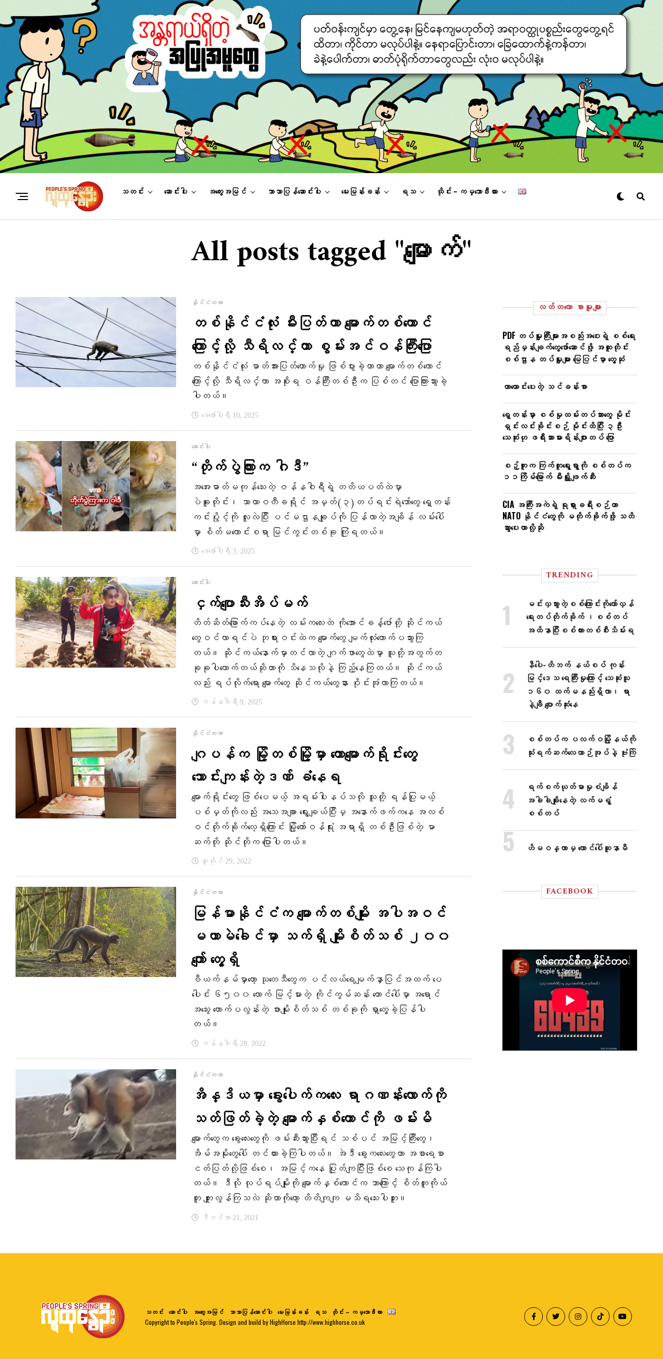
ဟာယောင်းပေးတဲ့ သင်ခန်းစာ (544, 386)
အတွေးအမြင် (227, 191)
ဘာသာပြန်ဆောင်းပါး (294, 191)
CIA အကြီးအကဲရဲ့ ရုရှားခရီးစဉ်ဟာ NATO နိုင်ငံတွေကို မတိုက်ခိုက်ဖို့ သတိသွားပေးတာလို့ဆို (568, 516)
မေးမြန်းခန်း (360, 191)
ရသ (408, 191)
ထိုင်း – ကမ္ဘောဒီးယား (467, 191)
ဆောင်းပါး (176, 191)
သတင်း (132, 191)
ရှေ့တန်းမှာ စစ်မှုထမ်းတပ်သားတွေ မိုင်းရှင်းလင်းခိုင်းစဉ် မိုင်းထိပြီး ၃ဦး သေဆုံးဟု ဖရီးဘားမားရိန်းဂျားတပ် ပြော (566, 426)
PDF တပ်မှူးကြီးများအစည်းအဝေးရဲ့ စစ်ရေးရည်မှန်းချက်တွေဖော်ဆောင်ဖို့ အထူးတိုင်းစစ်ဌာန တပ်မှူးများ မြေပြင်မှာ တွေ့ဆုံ (569, 347)
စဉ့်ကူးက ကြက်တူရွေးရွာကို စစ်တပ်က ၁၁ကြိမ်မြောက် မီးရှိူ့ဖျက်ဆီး (566, 471)
